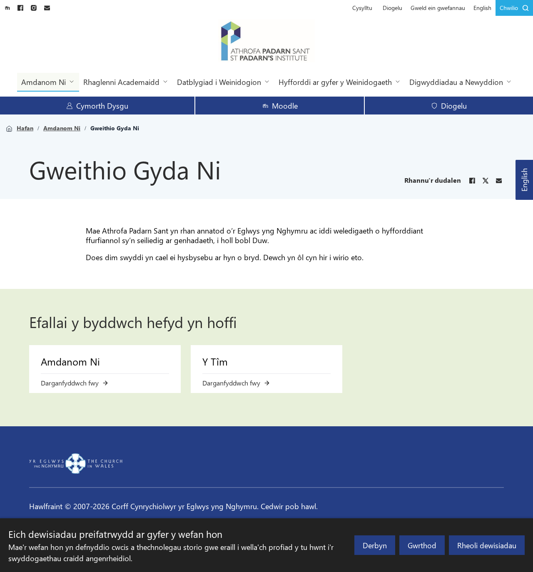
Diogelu (392, 8)
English (524, 179)
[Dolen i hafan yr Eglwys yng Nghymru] (75, 463)
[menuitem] (362, 8)
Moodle (285, 105)
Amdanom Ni (43, 82)
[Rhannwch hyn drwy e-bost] (499, 181)
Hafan (25, 128)
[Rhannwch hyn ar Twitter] (486, 181)
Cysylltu (362, 8)
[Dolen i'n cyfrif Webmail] (47, 8)
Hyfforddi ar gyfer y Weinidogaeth (335, 82)
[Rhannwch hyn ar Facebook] (472, 181)
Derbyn (375, 545)
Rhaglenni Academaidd (121, 82)
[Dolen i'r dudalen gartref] (266, 41)
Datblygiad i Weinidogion (219, 82)
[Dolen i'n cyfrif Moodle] (7, 8)
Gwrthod (422, 545)
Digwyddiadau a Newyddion (456, 82)
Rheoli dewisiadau (486, 545)
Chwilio (509, 8)
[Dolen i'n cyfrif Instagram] (34, 8)
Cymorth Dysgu (102, 105)
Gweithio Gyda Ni (114, 128)
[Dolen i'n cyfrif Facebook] (20, 8)
